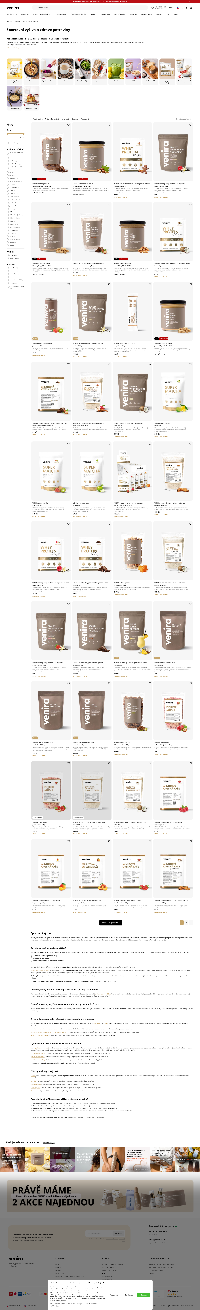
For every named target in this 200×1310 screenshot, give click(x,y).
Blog (103, 1273)
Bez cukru (13, 268)
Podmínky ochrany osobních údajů (161, 1267)
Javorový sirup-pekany (16, 206)
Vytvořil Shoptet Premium (169, 1306)
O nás (57, 1264)
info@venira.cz (157, 1239)
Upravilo (186, 1306)
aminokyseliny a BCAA (103, 994)
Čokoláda (12, 161)
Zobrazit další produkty (110, 923)
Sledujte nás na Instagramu (22, 1142)
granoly (105, 1023)
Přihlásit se (187, 7)
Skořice (12, 242)
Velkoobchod (59, 1273)
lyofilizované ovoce (41, 1048)
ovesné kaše (97, 1023)
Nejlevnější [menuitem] (65, 119)
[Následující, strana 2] (186, 922)
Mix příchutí (13, 224)
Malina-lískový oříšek (16, 215)
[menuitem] (13, 14)
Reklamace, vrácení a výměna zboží (161, 1264)
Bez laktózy (13, 274)
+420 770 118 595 (160, 7)
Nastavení (114, 1295)
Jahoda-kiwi (13, 194)
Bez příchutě (14, 258)
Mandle (33, 1081)
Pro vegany (13, 283)
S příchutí (13, 255)
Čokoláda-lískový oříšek (16, 168)
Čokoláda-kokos (14, 164)
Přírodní (12, 233)
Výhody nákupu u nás (109, 1270)
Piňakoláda (13, 230)
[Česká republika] (178, 7)
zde (57, 1306)
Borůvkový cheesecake (16, 154)
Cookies (151, 1273)
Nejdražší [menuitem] (75, 119)
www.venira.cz (14, 1306)
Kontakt (170, 8)
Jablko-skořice (14, 187)
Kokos (11, 209)
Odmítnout (129, 1295)
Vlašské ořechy (36, 1084)
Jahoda (12, 190)
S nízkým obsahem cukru (16, 287)
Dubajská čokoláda (15, 181)
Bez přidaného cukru (16, 277)
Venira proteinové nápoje (40, 970)
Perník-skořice (14, 227)
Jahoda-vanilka (14, 200)
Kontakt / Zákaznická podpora (112, 1264)
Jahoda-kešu (13, 203)
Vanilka (12, 245)
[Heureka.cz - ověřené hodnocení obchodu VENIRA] (153, 1294)
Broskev (12, 158)
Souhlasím (144, 1295)
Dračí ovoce (13, 178)
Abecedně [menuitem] (85, 119)
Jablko (11, 184)
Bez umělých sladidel (16, 280)
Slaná (11, 236)
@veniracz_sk (49, 1143)
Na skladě (13, 143)
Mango (12, 221)
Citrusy (12, 175)
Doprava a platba (108, 1267)
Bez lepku (13, 271)
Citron (11, 172)
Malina (12, 212)
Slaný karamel (14, 239)
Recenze (58, 1270)
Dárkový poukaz (107, 1280)
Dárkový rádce (107, 1277)
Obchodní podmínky (156, 1270)
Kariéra (58, 1267)
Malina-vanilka (14, 218)
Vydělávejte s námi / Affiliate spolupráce (69, 1277)
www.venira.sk (32, 1306)
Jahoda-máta (13, 197)
